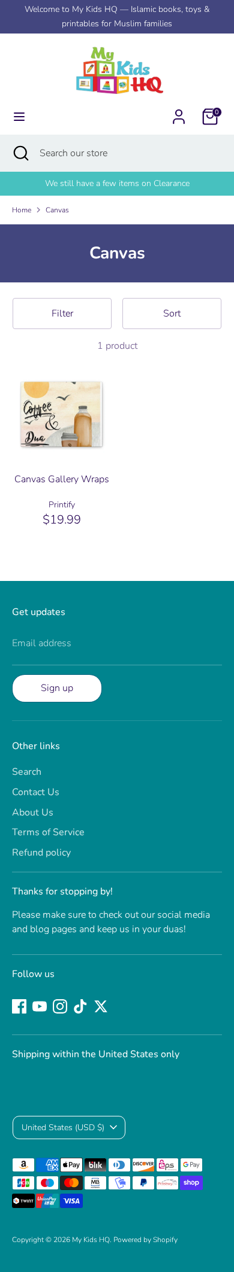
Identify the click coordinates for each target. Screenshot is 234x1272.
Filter (62, 313)
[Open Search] (20, 153)
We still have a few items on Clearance (117, 183)
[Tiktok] (80, 1006)
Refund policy (41, 852)
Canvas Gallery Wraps (61, 479)
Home (21, 210)
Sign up (57, 688)
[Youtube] (39, 1006)
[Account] (179, 111)
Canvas (57, 210)
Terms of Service (48, 832)
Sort (172, 313)
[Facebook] (19, 1006)
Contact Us (35, 792)
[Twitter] (101, 1006)
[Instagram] (60, 1006)
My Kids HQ (91, 1239)
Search (26, 771)
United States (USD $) (63, 1127)
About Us (32, 812)
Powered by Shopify (145, 1239)
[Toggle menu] (19, 117)
